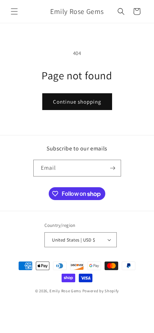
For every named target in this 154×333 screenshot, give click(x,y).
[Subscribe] (113, 168)
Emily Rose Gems (65, 290)
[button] (14, 11)
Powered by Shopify (100, 290)
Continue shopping (77, 101)
